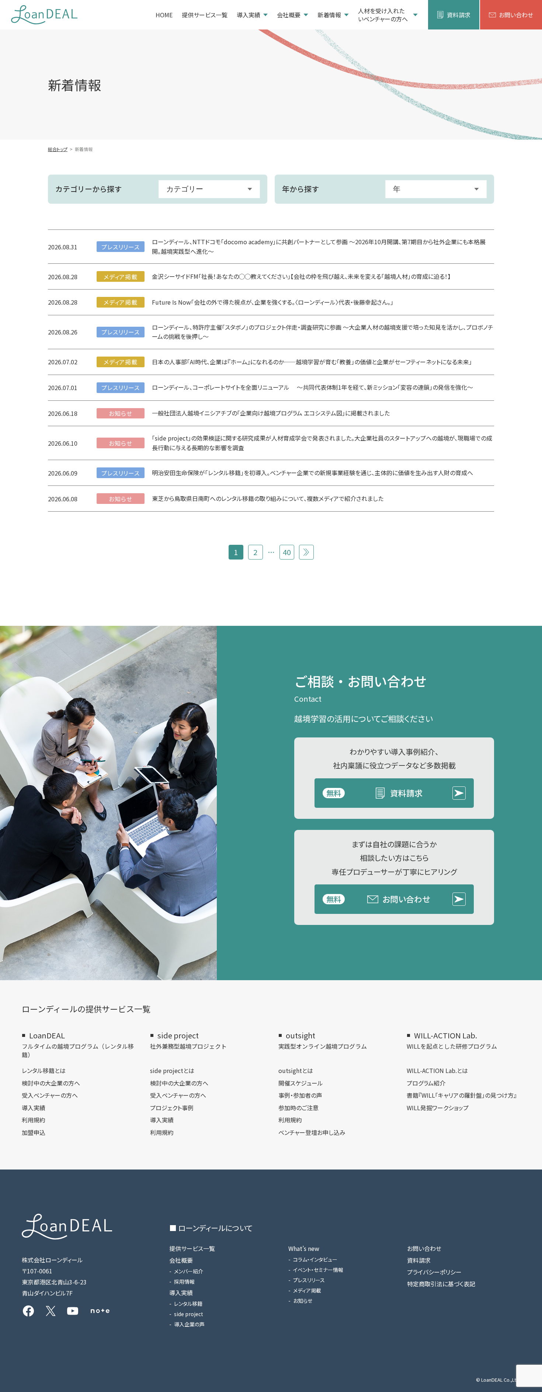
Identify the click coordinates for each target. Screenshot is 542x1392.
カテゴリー (184, 189)
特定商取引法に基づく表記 (441, 1283)
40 (287, 552)
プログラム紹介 (426, 1083)
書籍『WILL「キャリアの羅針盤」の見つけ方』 (462, 1095)
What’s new (303, 1248)
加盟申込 (33, 1132)
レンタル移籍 (188, 1303)
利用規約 (33, 1119)
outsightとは (295, 1070)
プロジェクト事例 (172, 1107)
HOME (164, 14)
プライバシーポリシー (434, 1271)
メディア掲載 (307, 1290)
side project (188, 1314)
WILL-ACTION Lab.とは (437, 1070)
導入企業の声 (189, 1324)
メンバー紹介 (188, 1271)
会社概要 (288, 14)
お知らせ (302, 1300)
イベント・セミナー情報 (318, 1269)
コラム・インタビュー (315, 1259)
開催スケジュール (300, 1083)
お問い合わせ (516, 14)
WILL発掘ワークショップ (438, 1107)
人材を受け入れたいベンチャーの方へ (383, 15)
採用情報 (184, 1281)
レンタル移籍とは (44, 1070)
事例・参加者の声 (300, 1095)
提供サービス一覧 (204, 14)
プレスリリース (309, 1280)
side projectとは (172, 1070)
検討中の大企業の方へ (51, 1083)
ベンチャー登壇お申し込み (311, 1132)
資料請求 (458, 14)
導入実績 (248, 14)
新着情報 (329, 14)
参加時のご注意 (298, 1107)
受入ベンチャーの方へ (50, 1095)
